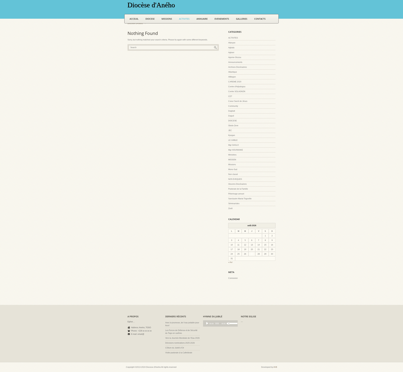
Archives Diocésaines (237, 67)
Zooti (230, 208)
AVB (275, 367)
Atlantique (232, 72)
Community (233, 106)
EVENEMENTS (222, 18)
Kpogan (231, 135)
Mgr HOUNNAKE (235, 150)
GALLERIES (241, 18)
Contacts (260, 18)
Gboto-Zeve (233, 125)
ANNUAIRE (202, 18)
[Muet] (228, 323)
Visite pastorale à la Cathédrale (178, 353)
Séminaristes (233, 203)
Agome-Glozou (234, 57)
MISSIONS (167, 18)
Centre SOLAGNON (236, 91)
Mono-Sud (232, 169)
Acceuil (134, 18)
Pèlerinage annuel (236, 194)
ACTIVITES (184, 18)
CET (230, 96)
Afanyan (231, 43)
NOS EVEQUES (235, 179)
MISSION (232, 160)
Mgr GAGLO (233, 145)
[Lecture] (207, 323)
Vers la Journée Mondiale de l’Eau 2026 (182, 338)
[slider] (233, 323)
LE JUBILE (233, 140)
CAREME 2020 (234, 82)
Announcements (235, 62)
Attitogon (232, 77)
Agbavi (231, 52)
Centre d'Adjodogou (236, 86)
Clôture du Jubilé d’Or (174, 348)
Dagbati (231, 111)
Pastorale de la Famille (238, 189)
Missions (232, 164)
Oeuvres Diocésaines (237, 184)
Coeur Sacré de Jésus (237, 101)
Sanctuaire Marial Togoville (240, 199)
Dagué (231, 116)
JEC (230, 130)
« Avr (230, 262)
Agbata (231, 48)
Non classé (233, 174)
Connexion (233, 278)
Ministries (232, 155)
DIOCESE (150, 18)
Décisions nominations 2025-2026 (180, 343)
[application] (220, 323)
